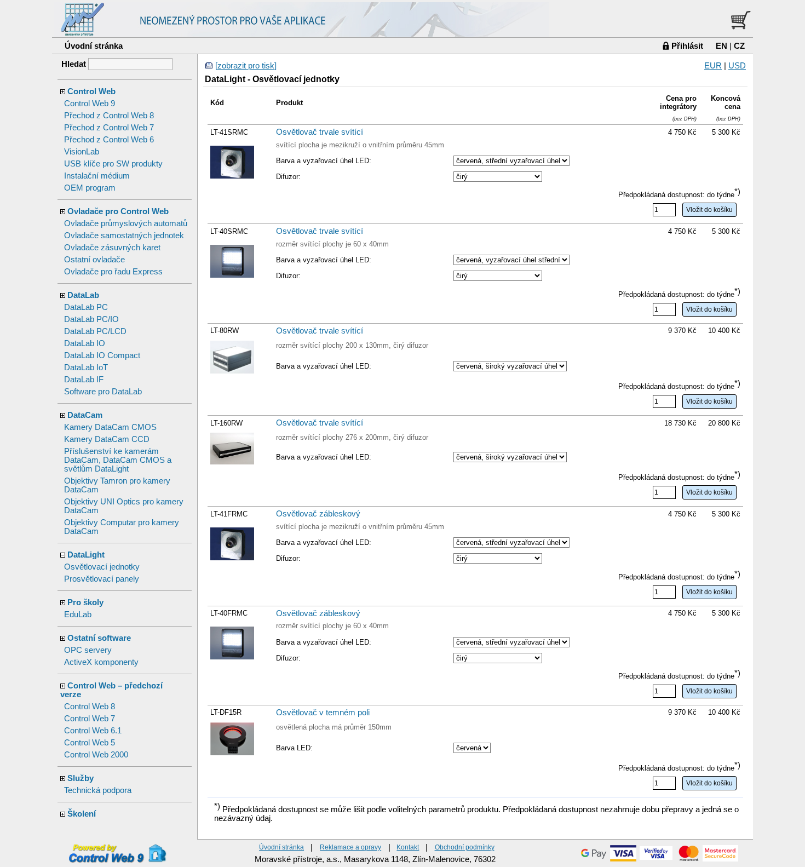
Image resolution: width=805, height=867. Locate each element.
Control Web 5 (89, 742)
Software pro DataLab (103, 391)
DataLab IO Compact (102, 355)
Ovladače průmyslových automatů (125, 223)
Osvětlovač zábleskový (318, 513)
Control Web (91, 91)
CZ (739, 45)
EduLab (77, 614)
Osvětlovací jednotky (102, 566)
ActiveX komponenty (101, 662)
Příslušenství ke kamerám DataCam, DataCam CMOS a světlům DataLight (117, 460)
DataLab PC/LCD (95, 331)
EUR (713, 65)
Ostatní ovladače (94, 259)
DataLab (83, 295)
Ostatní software (99, 638)
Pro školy (85, 602)
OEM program (90, 187)
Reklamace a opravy (350, 847)
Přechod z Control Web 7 (109, 127)
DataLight (86, 554)
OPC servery (88, 650)
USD (737, 65)
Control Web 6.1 (93, 730)
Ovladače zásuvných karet (112, 247)
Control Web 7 (89, 718)
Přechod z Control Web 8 (109, 115)
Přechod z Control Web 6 (109, 139)
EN (721, 45)
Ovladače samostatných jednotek (124, 235)
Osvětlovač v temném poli (323, 712)
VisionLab (81, 151)
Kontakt (407, 847)
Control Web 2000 (96, 754)
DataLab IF (84, 379)
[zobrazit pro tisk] (246, 65)
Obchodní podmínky (465, 847)
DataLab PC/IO (91, 319)
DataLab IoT (86, 367)
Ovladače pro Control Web (118, 211)
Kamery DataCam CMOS (110, 427)
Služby (80, 778)
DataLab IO (84, 343)
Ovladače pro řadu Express (113, 271)
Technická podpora (97, 790)
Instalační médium (97, 175)
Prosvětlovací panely (101, 579)
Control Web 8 (89, 706)
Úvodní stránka (94, 45)
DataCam (84, 415)
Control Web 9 (89, 103)
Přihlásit (687, 45)
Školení (81, 813)
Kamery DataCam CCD (107, 439)
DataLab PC (86, 307)
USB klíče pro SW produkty (113, 163)
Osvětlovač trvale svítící (319, 132)
